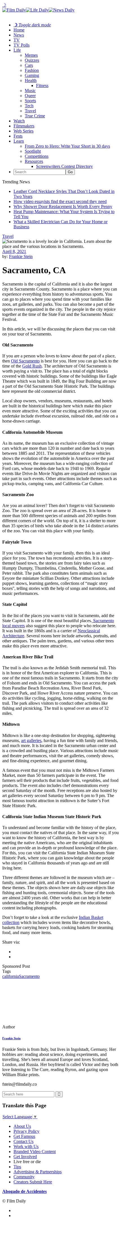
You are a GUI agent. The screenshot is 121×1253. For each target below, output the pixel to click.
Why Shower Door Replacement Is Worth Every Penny (63, 206)
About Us (22, 1126)
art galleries (31, 740)
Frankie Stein (21, 256)
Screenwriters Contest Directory (64, 166)
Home (19, 30)
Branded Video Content (35, 1151)
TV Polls (22, 45)
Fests (18, 136)
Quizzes (32, 60)
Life (17, 50)
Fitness (42, 85)
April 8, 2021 (14, 251)
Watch (19, 120)
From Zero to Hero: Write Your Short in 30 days (67, 146)
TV (17, 40)
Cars (29, 65)
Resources (34, 161)
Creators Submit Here (33, 1181)
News (19, 35)
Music (30, 90)
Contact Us (23, 1141)
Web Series (23, 131)
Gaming (32, 75)
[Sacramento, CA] (41, 1026)
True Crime (35, 115)
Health (31, 80)
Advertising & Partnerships (38, 1171)
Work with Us (26, 1146)
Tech (29, 105)
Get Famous (24, 1136)
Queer (30, 95)
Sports (30, 100)
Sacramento (29, 976)
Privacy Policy (26, 1131)
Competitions (36, 156)
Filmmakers (24, 126)
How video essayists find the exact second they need (60, 201)
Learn (19, 141)
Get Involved (25, 1156)
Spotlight (33, 151)
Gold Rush (32, 366)
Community (24, 1176)
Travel (30, 110)
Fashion (32, 70)
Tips (17, 1166)
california (10, 976)
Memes (31, 55)
